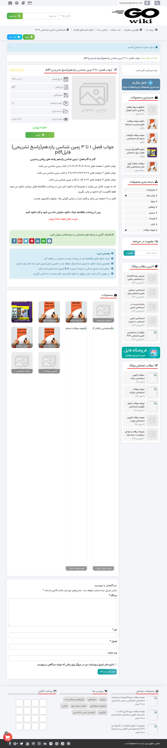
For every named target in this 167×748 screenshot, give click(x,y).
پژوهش (151, 207)
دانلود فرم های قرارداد (83, 30)
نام (115, 630)
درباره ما (150, 30)
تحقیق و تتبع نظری (98, 706)
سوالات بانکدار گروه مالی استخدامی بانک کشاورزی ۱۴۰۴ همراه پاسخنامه (135, 165)
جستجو (13, 16)
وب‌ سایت (112, 653)
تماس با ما (102, 30)
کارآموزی (102, 712)
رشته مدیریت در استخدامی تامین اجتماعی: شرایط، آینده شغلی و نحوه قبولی (134, 306)
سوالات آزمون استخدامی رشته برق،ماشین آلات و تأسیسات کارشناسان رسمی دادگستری (135, 377)
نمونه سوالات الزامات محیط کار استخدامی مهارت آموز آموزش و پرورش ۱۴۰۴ (135, 137)
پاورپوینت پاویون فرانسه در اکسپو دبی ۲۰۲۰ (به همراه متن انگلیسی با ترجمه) (128, 727)
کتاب (153, 224)
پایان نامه (150, 196)
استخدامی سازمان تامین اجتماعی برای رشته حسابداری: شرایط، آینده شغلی (136, 292)
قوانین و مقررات (131, 30)
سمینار (152, 213)
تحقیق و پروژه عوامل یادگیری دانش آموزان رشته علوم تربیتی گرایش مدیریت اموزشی (135, 109)
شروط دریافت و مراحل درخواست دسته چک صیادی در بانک (134, 433)
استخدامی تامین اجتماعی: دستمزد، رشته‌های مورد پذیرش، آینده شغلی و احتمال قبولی (134, 320)
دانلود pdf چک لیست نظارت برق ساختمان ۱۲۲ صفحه (134, 151)
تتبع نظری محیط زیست (74, 699)
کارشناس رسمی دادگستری (84, 712)
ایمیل (113, 641)
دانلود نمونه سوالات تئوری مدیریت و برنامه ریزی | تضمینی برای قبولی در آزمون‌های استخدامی (134, 123)
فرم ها (152, 218)
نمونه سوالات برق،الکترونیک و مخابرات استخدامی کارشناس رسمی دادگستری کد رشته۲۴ (128, 699)
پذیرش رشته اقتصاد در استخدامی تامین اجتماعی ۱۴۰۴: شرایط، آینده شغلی (134, 277)
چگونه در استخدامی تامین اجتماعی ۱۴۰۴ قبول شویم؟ (135, 334)
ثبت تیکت (115, 30)
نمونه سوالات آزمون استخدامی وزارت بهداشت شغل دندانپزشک (135, 419)
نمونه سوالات (149, 230)
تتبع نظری (92, 699)
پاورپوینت (150, 190)
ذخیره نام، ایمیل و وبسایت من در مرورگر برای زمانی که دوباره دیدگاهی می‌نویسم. (75, 664)
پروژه (153, 201)
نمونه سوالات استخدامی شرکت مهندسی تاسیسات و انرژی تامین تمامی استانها (135, 391)
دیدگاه (113, 595)
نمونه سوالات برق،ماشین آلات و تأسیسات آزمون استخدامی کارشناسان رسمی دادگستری (128, 713)
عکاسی (65, 706)
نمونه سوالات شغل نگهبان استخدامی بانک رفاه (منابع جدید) (134, 405)
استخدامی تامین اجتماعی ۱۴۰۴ (50, 30)
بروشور (103, 699)
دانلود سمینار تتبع (79, 706)
